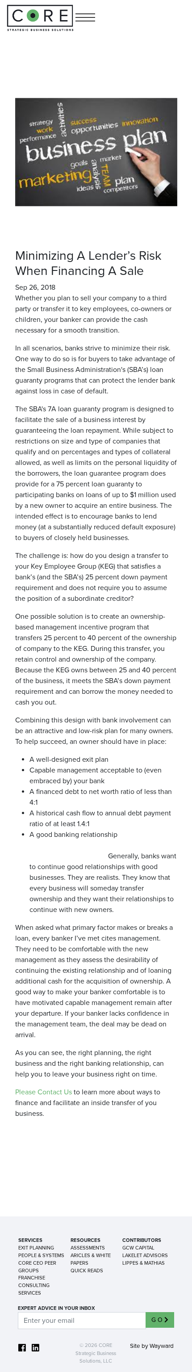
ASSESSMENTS (88, 1248)
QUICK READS (87, 1271)
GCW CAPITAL (138, 1248)
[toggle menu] (85, 18)
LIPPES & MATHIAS (143, 1263)
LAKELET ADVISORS (145, 1255)
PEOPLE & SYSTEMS (41, 1255)
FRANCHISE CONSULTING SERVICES (34, 1285)
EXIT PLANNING (36, 1248)
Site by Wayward (152, 1346)
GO (157, 1320)
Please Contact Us (43, 1092)
